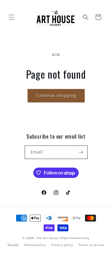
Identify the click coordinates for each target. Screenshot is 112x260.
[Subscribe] (81, 152)
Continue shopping (56, 95)
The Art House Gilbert (53, 238)
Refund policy (35, 245)
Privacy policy (62, 245)
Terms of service (92, 245)
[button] (11, 17)
